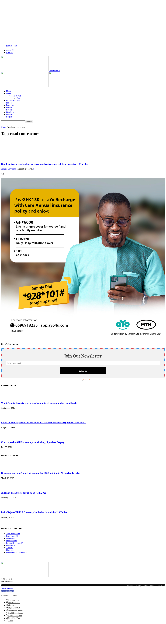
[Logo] (25, 87)
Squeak (9, 110)
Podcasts (9, 114)
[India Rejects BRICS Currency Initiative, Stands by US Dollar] (7, 507)
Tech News (16, 96)
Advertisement (149, 585)
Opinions (10, 112)
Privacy (138, 585)
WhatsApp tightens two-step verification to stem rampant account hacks (39, 403)
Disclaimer (130, 585)
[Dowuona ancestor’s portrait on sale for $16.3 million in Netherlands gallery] (7, 468)
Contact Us (161, 585)
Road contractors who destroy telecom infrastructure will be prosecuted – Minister (44, 164)
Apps (19, 98)
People (9, 117)
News (8, 93)
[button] (7, 591)
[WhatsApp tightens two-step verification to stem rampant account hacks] (7, 398)
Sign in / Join (11, 46)
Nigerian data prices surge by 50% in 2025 (23, 492)
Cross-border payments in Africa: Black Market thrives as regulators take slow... (43, 422)
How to (9, 103)
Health (9, 107)
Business (9, 105)
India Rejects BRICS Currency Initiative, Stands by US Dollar (34, 512)
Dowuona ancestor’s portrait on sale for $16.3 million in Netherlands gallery (41, 473)
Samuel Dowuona (8, 169)
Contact (9, 52)
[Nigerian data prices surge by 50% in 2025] (7, 488)
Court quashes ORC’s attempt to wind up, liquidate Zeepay (32, 442)
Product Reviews (13, 100)
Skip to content (7, 588)
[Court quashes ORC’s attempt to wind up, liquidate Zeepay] (7, 437)
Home (8, 91)
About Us (10, 50)
